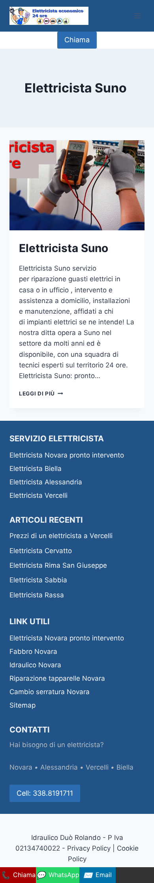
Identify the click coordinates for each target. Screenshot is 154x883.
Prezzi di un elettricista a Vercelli (61, 536)
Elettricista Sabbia (39, 580)
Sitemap (22, 705)
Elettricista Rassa (37, 595)
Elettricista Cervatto (41, 551)
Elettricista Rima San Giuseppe (59, 565)
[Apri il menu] (137, 15)
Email (97, 875)
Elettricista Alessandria (46, 482)
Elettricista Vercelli (39, 495)
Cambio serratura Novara (49, 692)
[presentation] (77, 185)
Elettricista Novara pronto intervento (66, 455)
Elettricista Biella (35, 469)
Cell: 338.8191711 (45, 793)
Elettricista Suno (65, 248)
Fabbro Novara (33, 651)
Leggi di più (41, 393)
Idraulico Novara (35, 665)
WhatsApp (57, 875)
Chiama (77, 40)
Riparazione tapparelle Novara (57, 678)
